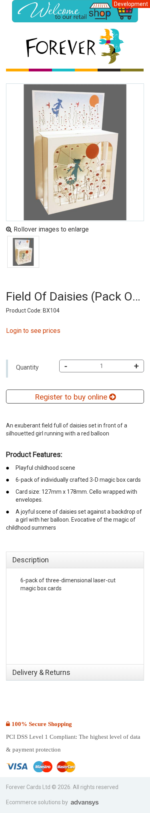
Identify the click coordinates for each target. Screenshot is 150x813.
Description (30, 560)
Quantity (27, 367)
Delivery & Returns (41, 672)
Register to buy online (72, 397)
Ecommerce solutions (34, 802)
